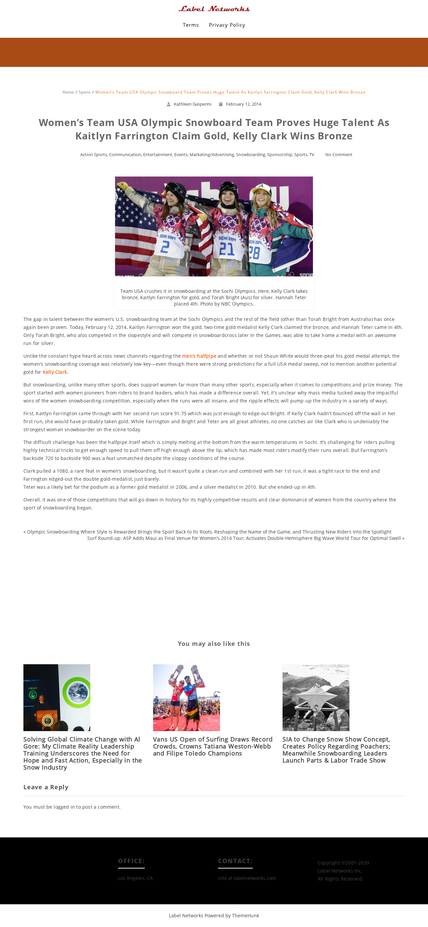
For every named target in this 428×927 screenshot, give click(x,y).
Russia (39, 573)
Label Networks (186, 915)
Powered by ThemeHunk (232, 915)
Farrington (54, 551)
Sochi (72, 584)
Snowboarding (250, 154)
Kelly (53, 562)
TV (311, 154)
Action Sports (93, 154)
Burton (56, 540)
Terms (191, 24)
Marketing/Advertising (212, 154)
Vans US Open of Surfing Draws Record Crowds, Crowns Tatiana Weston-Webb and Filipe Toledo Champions (213, 746)
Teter (79, 595)
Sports (300, 154)
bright (38, 540)
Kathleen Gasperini (192, 104)
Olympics (71, 562)
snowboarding (47, 584)
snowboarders (64, 573)
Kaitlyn (37, 562)
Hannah (77, 551)
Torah (50, 606)
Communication (125, 154)
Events (181, 154)
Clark (73, 540)
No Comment (338, 154)
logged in (64, 807)
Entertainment (157, 154)
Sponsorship (279, 154)
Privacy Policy (227, 24)
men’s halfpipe (199, 356)
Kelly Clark (55, 372)
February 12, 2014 (243, 104)
